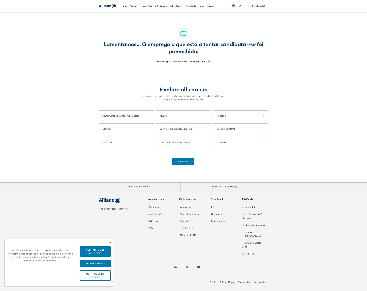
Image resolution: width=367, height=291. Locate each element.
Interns (214, 207)
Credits (212, 282)
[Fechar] (111, 242)
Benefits (184, 221)
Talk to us (153, 221)
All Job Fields (248, 253)
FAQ (150, 228)
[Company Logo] (107, 6)
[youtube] (198, 267)
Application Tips (156, 214)
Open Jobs (147, 6)
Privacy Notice (227, 282)
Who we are (186, 207)
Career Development (190, 214)
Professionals (218, 221)
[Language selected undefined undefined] (237, 5)
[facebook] (164, 267)
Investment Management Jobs (251, 234)
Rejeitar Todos (95, 263)
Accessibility (260, 282)
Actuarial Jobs (249, 207)
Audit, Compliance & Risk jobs (252, 216)
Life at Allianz (186, 228)
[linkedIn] (175, 267)
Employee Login (207, 6)
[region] (59, 262)
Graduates (216, 214)
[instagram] (187, 267)
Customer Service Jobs (253, 225)
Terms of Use (244, 282)
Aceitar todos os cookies (95, 252)
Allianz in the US (188, 235)
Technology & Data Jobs (251, 244)
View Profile (191, 6)
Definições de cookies (95, 276)
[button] (183, 161)
